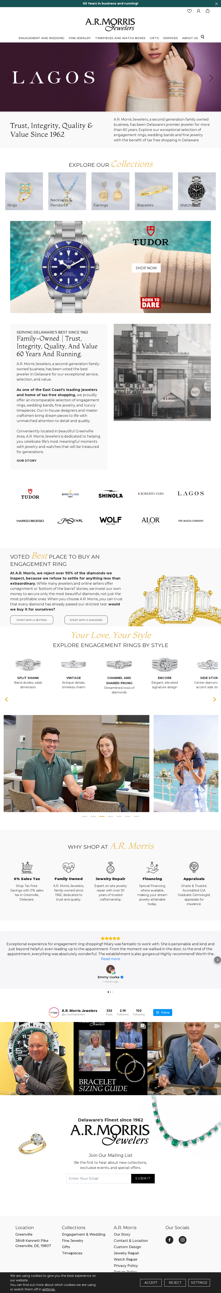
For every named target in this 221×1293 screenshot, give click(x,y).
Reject (175, 1283)
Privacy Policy (126, 1266)
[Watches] (197, 191)
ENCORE (112, 678)
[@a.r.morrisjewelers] (54, 1012)
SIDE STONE (158, 678)
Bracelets (145, 205)
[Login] (198, 11)
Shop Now (146, 268)
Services (170, 38)
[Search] (202, 37)
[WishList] (189, 11)
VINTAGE (21, 678)
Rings (12, 205)
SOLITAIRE (203, 678)
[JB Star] (70, 520)
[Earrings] (110, 191)
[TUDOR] (30, 493)
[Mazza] (190, 520)
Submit (142, 1178)
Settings (199, 1283)
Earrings (101, 205)
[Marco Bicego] (30, 520)
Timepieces (72, 1253)
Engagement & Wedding (83, 1234)
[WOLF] (110, 520)
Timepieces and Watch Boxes (120, 38)
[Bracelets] (154, 191)
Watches (187, 205)
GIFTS (154, 38)
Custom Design (127, 1247)
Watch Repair (125, 1259)
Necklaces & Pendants (61, 202)
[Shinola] (110, 493)
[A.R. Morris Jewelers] (110, 24)
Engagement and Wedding (41, 38)
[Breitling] (70, 493)
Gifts (66, 1247)
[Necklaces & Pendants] (67, 191)
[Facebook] (169, 1240)
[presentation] (9, 78)
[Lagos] (190, 493)
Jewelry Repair (126, 1253)
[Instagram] (182, 1240)
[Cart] (207, 11)
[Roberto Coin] (150, 493)
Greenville (23, 1234)
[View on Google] (110, 969)
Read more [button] (110, 959)
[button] (84, 816)
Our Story (26, 461)
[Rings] (24, 191)
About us (190, 38)
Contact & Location (131, 1241)
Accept (150, 1283)
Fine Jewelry (80, 38)
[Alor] (150, 520)
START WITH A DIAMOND (86, 620)
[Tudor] (110, 267)
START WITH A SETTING (32, 620)
